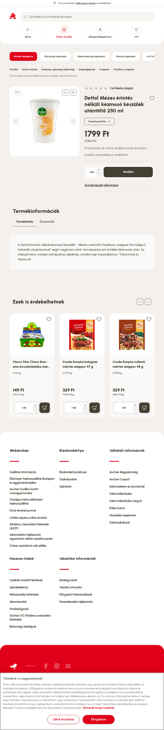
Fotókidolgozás (19, 609)
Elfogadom (98, 719)
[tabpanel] (82, 252)
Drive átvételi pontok (23, 510)
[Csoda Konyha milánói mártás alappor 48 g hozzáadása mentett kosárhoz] (148, 318)
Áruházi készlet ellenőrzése (101, 185)
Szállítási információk (23, 472)
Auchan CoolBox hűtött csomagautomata (24, 491)
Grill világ (152, 56)
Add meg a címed (85, 3)
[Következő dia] (148, 301)
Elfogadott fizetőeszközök (75, 594)
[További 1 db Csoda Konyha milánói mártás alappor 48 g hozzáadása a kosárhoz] (135, 405)
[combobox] (87, 17)
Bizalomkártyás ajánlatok (91, 56)
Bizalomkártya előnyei (73, 472)
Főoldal (14, 69)
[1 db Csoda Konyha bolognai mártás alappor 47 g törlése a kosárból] (85, 410)
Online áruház (29, 69)
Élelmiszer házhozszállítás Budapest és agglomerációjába (32, 481)
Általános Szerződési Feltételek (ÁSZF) (29, 526)
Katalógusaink (68, 580)
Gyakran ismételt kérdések (26, 580)
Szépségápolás (87, 69)
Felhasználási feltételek (24, 594)
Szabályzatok (68, 479)
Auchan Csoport (119, 479)
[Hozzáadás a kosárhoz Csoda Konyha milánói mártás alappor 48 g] (144, 408)
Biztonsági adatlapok (23, 626)
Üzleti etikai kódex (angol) (125, 501)
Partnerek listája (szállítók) (99, 707)
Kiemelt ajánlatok (125, 56)
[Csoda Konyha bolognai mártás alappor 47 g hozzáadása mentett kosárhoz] (99, 318)
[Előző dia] (140, 301)
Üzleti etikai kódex (120, 494)
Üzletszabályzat (119, 522)
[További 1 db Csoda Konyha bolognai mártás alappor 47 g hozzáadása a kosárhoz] (85, 405)
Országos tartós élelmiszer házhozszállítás (26, 501)
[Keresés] (25, 17)
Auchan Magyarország (123, 472)
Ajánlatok (65, 486)
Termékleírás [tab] (24, 221)
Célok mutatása (63, 719)
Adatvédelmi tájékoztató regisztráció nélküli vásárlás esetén (31, 537)
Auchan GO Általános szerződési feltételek (30, 617)
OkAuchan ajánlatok (55, 56)
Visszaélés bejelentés (122, 515)
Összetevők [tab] (47, 221)
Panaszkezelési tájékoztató (76, 602)
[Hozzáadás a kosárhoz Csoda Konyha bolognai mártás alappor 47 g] (94, 408)
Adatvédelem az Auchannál (126, 486)
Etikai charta (117, 508)
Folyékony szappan (123, 69)
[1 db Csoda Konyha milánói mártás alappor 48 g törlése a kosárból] (135, 410)
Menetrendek (18, 602)
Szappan (104, 69)
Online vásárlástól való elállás (28, 546)
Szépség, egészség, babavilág (57, 69)
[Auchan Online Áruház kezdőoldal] (13, 16)
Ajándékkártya (19, 587)
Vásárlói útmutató (70, 587)
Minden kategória (23, 56)
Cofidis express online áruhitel (28, 518)
